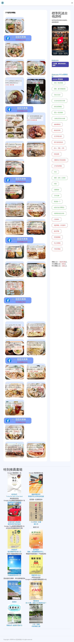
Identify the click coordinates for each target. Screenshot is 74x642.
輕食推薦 (56, 154)
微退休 (14, 602)
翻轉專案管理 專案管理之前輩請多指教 (36, 495)
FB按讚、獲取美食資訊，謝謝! (60, 64)
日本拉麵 (56, 195)
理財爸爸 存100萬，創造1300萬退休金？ (36, 602)
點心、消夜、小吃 (59, 148)
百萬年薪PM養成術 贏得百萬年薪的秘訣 (14, 523)
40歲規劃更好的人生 (14, 575)
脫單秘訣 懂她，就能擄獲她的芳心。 (36, 551)
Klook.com (55, 60)
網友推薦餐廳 (58, 106)
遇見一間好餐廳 (58, 83)
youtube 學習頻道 (58, 79)
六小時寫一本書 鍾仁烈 (36, 523)
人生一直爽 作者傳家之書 (36, 625)
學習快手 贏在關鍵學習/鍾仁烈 (14, 551)
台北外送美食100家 (59, 101)
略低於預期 (57, 130)
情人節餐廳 (57, 243)
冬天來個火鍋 (58, 136)
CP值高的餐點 (58, 166)
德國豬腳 (56, 190)
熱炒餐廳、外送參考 (59, 225)
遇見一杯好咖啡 (58, 112)
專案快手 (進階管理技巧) (14, 625)
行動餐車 (56, 219)
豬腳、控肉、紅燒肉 (59, 178)
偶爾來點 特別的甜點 (60, 160)
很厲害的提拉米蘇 (59, 213)
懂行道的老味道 (58, 142)
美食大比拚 (57, 95)
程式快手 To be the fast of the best (14, 495)
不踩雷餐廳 (57, 249)
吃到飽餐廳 (57, 237)
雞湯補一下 (57, 201)
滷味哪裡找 (57, 124)
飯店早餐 (56, 231)
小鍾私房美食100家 (59, 118)
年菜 (55, 172)
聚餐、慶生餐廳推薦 (59, 89)
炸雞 (55, 184)
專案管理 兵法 (36, 575)
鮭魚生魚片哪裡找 (59, 207)
